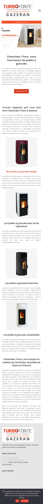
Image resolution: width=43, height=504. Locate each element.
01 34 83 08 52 (14, 458)
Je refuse (24, 501)
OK (17, 501)
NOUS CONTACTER (21, 91)
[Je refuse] (40, 496)
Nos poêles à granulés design (21, 171)
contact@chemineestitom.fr (15, 460)
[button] (40, 10)
